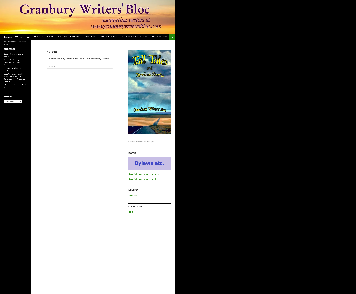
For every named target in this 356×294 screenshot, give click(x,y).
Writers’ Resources (109, 37)
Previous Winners (159, 37)
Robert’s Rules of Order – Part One (143, 174)
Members (132, 195)
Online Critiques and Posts (69, 37)
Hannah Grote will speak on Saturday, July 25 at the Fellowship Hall (14, 62)
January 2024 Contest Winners (134, 37)
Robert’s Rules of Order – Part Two (143, 179)
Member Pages (89, 37)
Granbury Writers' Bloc (17, 36)
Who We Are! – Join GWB (43, 37)
